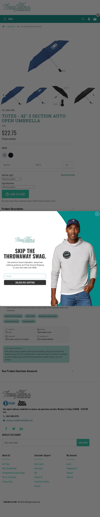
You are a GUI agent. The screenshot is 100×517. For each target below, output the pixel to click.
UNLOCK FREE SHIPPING (25, 282)
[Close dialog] (97, 214)
